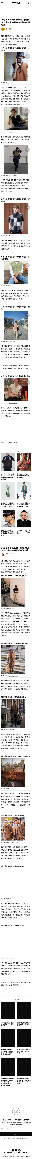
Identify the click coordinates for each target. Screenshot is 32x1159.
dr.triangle (11, 285)
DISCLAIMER (17, 1153)
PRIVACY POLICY (7, 1153)
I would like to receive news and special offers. (17, 1138)
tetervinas (11, 132)
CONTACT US (25, 1153)
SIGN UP (16, 1134)
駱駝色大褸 (5, 681)
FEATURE (10, 442)
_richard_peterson (13, 676)
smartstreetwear (12, 175)
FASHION (16, 442)
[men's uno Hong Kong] (16, 3)
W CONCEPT (9, 235)
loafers (6, 748)
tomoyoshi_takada (13, 842)
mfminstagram (12, 958)
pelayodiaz (11, 608)
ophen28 (11, 83)
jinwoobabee (12, 341)
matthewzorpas (13, 898)
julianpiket (11, 729)
